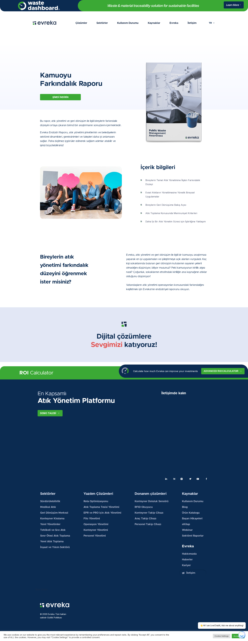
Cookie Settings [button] (222, 636)
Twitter (190, 479)
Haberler (187, 559)
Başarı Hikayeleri (192, 518)
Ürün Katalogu (191, 513)
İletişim (192, 23)
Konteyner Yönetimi (96, 530)
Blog (185, 507)
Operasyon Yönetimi (96, 524)
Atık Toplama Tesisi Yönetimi (101, 507)
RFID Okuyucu (144, 507)
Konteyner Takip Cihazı (149, 513)
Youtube (198, 479)
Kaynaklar (154, 23)
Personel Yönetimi (95, 536)
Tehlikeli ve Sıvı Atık (53, 530)
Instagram (182, 479)
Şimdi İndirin (60, 97)
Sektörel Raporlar (193, 536)
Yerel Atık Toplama (52, 541)
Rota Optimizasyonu (96, 501)
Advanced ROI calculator (221, 371)
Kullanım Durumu (127, 23)
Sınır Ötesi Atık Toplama (55, 536)
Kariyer (186, 565)
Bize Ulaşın (41, 589)
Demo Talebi (48, 413)
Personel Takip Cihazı (148, 524)
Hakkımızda (189, 554)
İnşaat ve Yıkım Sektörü (55, 547)
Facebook (206, 479)
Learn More (232, 4)
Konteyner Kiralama (52, 518)
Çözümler (81, 23)
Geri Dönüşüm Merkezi (54, 513)
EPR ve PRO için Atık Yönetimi (102, 513)
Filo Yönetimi (92, 518)
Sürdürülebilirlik (50, 501)
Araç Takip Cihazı (145, 518)
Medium (174, 479)
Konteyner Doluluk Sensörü (151, 501)
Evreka (173, 23)
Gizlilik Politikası (54, 617)
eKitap (186, 524)
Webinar (187, 530)
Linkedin (166, 479)
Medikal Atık (48, 507)
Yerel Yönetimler (50, 524)
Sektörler (102, 23)
